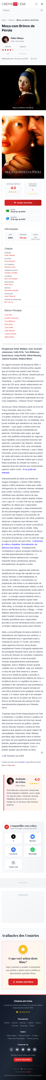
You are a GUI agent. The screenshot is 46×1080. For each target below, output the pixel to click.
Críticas (11, 20)
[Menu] (42, 4)
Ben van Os (9, 302)
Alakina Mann (9, 337)
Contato (35, 1035)
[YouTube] (29, 1049)
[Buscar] (42, 10)
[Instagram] (23, 1049)
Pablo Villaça (11, 1035)
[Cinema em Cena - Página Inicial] (14, 4)
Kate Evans (9, 284)
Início (4, 20)
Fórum (32, 1026)
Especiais (23, 1026)
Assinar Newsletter (23, 1060)
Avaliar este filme (23, 202)
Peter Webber (10, 255)
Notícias (23, 1023)
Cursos (38, 1023)
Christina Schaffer (11, 273)
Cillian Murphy (10, 331)
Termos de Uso (32, 1038)
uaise (29, 1072)
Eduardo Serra (10, 267)
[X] (11, 1049)
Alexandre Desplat (11, 290)
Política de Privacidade (16, 1038)
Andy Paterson (10, 296)
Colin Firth (8, 315)
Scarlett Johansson (12, 318)
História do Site (24, 1035)
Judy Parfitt (9, 327)
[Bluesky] (17, 1049)
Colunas (15, 1023)
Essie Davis (9, 324)
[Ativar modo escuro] (36, 4)
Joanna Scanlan (10, 334)
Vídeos (30, 1023)
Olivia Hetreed (10, 261)
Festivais (15, 1026)
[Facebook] (34, 1049)
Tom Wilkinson (10, 321)
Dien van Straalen (11, 279)
